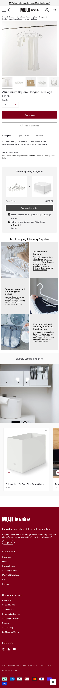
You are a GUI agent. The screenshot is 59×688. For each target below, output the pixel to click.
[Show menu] (4, 10)
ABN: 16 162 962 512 (30, 665)
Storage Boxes (8, 565)
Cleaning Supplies (10, 570)
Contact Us (31, 155)
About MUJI (7, 600)
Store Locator (8, 609)
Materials (39, 135)
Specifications (23, 135)
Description (6, 135)
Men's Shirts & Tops (10, 574)
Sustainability (7, 627)
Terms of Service (9, 670)
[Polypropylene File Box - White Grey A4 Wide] (26, 453)
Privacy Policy (47, 665)
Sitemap (5, 583)
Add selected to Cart (29, 207)
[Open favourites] (53, 682)
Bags (4, 579)
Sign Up (8, 542)
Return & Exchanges (11, 613)
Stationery (6, 556)
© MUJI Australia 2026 (11, 665)
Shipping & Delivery (10, 618)
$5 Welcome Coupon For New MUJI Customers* (29, 3)
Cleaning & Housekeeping (27, 17)
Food (4, 561)
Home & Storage (8, 17)
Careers (5, 622)
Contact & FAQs (9, 604)
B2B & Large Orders (10, 631)
